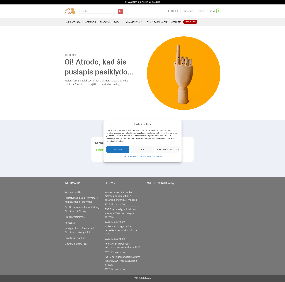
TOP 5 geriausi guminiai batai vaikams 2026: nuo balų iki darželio (121, 213)
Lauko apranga (72, 22)
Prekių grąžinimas (75, 217)
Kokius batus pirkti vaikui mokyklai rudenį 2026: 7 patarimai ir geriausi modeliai (121, 196)
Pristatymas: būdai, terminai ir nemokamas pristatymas (81, 199)
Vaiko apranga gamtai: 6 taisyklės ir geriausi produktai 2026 (121, 230)
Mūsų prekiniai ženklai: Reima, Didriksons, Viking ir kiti (81, 230)
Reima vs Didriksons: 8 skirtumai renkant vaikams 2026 (122, 245)
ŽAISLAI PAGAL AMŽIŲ (157, 22)
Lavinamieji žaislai (133, 22)
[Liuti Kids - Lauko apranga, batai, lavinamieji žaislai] (70, 11)
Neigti (142, 149)
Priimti (118, 149)
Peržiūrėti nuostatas (168, 149)
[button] (188, 11)
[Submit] (120, 11)
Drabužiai (105, 22)
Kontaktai (158, 156)
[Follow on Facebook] (168, 11)
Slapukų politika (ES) (76, 243)
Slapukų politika (129, 156)
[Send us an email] (176, 11)
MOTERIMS (176, 22)
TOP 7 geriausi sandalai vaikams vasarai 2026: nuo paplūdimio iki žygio (122, 260)
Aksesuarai (90, 22)
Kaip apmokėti (73, 192)
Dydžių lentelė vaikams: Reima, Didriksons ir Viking (82, 209)
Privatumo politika (145, 156)
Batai (116, 22)
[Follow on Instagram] (172, 11)
